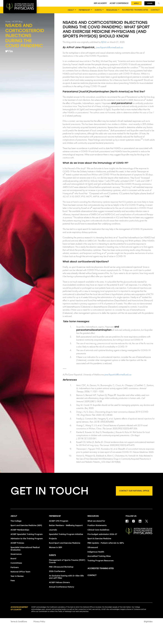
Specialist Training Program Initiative (66, 534)
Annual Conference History (61, 587)
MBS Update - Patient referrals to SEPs (105, 543)
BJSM (103, 42)
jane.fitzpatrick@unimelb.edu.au (109, 47)
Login (149, 3)
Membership (55, 516)
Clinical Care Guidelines (98, 530)
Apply (136, 3)
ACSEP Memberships (20, 530)
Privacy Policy (39, 622)
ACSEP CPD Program (58, 521)
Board (13, 559)
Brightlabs (148, 622)
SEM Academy (100, 3)
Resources (93, 516)
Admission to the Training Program (27, 539)
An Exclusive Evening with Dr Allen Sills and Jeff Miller (66, 577)
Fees (13, 581)
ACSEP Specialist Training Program (27, 534)
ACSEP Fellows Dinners (59, 582)
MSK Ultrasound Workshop (61, 567)
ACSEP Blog (17, 21)
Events (52, 555)
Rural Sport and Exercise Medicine (64, 543)
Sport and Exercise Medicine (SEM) (26, 525)
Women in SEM (55, 547)
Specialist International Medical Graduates (25, 548)
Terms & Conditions (19, 622)
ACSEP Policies (17, 543)
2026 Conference (57, 571)
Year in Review (17, 576)
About (14, 516)
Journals (53, 530)
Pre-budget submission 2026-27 (102, 534)
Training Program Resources (100, 561)
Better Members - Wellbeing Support (66, 525)
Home (7, 21)
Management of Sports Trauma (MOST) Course (67, 561)
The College (16, 521)
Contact (91, 575)
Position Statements (97, 525)
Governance (16, 554)
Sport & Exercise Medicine (99, 539)
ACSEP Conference (119, 3)
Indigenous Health (95, 552)
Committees (16, 563)
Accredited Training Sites (99, 556)
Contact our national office (134, 491)
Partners (15, 567)
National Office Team (20, 572)
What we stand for (96, 521)
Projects (53, 539)
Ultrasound (92, 547)
